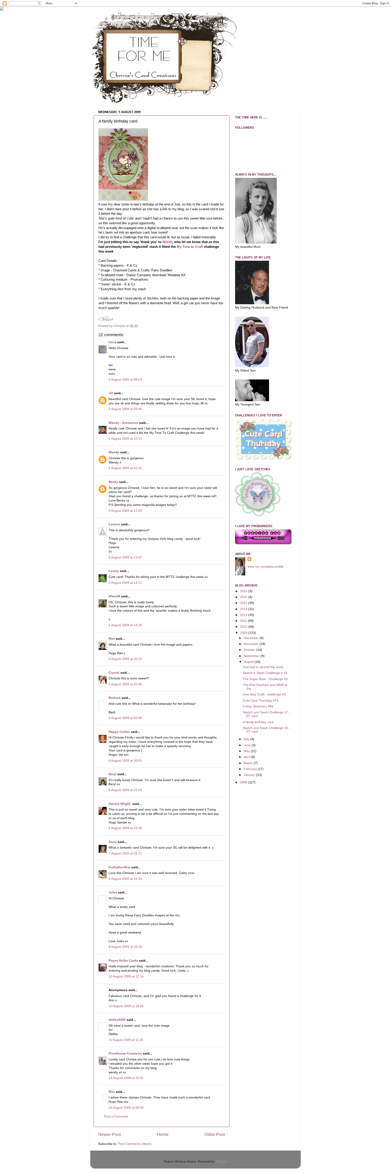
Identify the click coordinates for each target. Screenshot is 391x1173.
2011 (244, 621)
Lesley (114, 571)
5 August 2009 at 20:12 (125, 659)
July (247, 739)
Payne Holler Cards (123, 960)
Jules (113, 892)
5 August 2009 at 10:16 (125, 468)
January (250, 775)
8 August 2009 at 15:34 (125, 879)
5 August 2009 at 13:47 (125, 557)
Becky (113, 482)
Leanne (114, 524)
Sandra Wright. (120, 804)
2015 (244, 597)
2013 (244, 609)
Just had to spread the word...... (265, 667)
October (250, 650)
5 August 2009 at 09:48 (125, 409)
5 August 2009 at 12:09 (125, 510)
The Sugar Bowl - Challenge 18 (265, 679)
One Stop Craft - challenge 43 (264, 694)
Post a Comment (116, 1116)
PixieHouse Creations (126, 1053)
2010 (244, 626)
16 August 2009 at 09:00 (126, 1107)
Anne (113, 842)
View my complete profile (265, 566)
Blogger (221, 1161)
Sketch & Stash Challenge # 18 (265, 673)
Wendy (167, 242)
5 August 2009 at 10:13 (125, 438)
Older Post (214, 1134)
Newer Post (109, 1134)
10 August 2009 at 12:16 (126, 976)
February (251, 769)
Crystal (114, 672)
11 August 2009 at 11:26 (126, 1040)
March (249, 763)
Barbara (115, 698)
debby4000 (117, 1019)
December (252, 638)
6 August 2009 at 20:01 (125, 760)
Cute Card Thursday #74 (260, 700)
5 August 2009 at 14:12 (125, 582)
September (252, 656)
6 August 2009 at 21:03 (125, 790)
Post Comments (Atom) (134, 1144)
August (249, 662)
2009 (244, 633)
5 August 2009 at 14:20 (125, 625)
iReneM (114, 596)
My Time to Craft (190, 247)
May (247, 751)
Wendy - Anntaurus (123, 423)
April (247, 757)
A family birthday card (258, 722)
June (248, 745)
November (252, 644)
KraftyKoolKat (119, 867)
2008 (244, 782)
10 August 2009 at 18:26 (126, 1006)
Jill (111, 393)
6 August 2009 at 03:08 (125, 718)
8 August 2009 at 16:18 (125, 947)
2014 (244, 603)
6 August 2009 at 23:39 (125, 828)
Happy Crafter (119, 732)
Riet (112, 638)
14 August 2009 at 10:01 (126, 1078)
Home (163, 1134)
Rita (112, 1091)
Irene (112, 342)
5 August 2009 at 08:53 (125, 379)
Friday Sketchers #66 (258, 706)
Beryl (113, 774)
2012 (244, 615)
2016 (244, 591)
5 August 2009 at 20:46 (125, 684)
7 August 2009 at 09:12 (125, 853)
